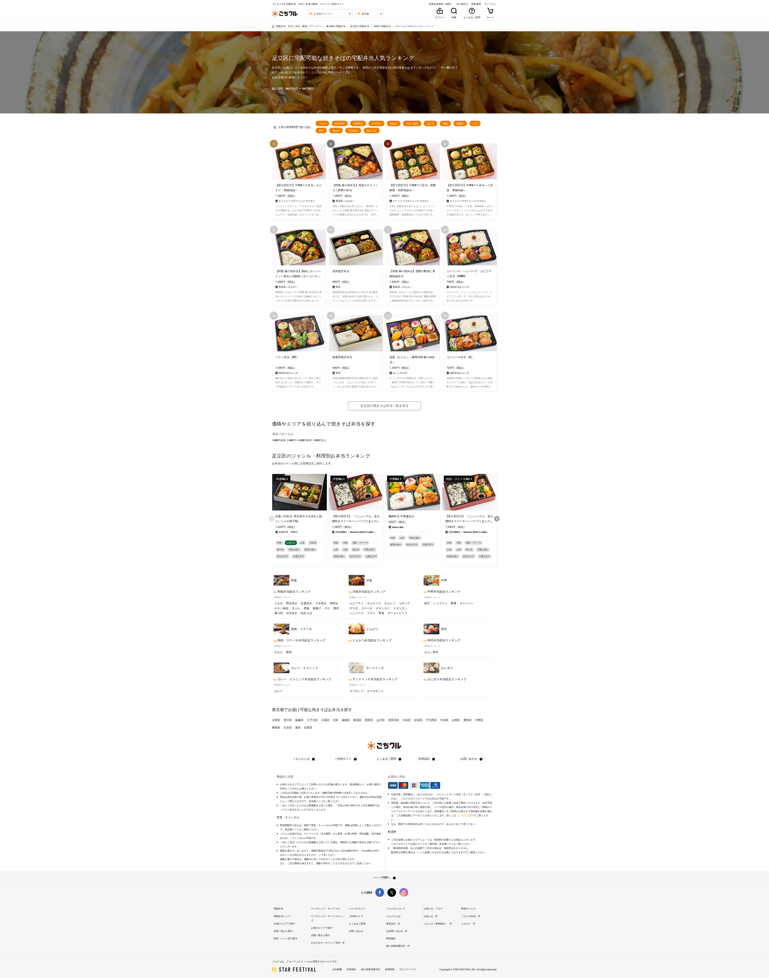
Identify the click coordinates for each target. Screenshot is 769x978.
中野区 (479, 720)
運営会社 (391, 923)
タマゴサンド (375, 691)
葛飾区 (346, 720)
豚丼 (321, 130)
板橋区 (299, 720)
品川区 (380, 720)
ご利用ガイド (343, 759)
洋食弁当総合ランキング (369, 591)
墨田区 (369, 720)
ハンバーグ (356, 613)
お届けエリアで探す (284, 923)
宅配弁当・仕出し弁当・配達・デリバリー (299, 26)
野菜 (381, 613)
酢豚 (453, 603)
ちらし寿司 (431, 652)
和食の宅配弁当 (382, 26)
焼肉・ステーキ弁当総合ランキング (301, 640)
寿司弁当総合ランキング (443, 640)
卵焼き (393, 123)
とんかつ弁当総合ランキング (372, 640)
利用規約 (425, 759)
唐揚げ (460, 123)
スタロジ (466, 923)
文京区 (288, 727)
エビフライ (356, 603)
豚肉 (289, 652)
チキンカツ (383, 608)
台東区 (456, 720)
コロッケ (404, 603)
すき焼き (376, 123)
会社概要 (337, 969)
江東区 (325, 720)
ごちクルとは (301, 759)
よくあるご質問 (386, 759)
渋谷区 (407, 720)
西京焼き (339, 123)
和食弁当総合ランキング (293, 591)
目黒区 (308, 727)
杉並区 (418, 720)
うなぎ (322, 123)
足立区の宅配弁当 (359, 26)
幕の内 (336, 130)
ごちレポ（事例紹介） (436, 923)
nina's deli (397, 527)
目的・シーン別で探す (286, 938)
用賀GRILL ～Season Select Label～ (355, 532)
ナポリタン (400, 608)
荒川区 (288, 720)
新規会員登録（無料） (441, 4)
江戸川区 (312, 720)
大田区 (276, 720)
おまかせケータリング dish (326, 942)
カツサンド (356, 691)
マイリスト (490, 4)
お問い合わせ (469, 759)
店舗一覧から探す (283, 931)
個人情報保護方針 (396, 945)
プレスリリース (407, 969)
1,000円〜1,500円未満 (299, 440)
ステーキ (366, 608)
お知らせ (429, 916)
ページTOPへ (382, 877)
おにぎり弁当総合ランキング (446, 679)
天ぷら (430, 123)
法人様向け (462, 4)
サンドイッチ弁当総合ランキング (375, 679)
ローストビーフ (397, 613)
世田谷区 (393, 720)
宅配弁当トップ (282, 916)
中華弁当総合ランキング (443, 591)
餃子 (427, 603)
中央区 (444, 720)
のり (475, 123)
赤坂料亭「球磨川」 (289, 532)
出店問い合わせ (395, 931)
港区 (298, 727)
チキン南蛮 (412, 123)
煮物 (445, 123)
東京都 (278, 709)
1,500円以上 (319, 440)
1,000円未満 (278, 440)
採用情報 (390, 969)
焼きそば (371, 130)
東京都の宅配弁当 (335, 26)
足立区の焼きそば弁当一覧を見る (384, 405)
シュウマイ (440, 603)
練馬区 (276, 727)
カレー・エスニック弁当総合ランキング (304, 679)
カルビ (278, 652)
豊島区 (467, 720)
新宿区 (357, 720)
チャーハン (467, 603)
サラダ (353, 608)
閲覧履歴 (476, 4)
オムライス (374, 603)
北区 (335, 720)
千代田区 (431, 720)
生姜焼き (358, 123)
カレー (278, 691)
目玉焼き (353, 130)
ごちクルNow (468, 916)
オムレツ (390, 603)
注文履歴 (325, 833)
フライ (371, 613)
